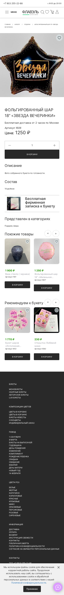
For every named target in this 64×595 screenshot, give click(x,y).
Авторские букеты (18, 395)
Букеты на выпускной (20, 442)
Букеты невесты (17, 417)
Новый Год (14, 470)
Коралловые (15, 496)
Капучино (14, 493)
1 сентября (15, 437)
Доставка (14, 529)
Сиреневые (15, 515)
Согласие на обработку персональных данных (34, 549)
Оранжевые (15, 507)
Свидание (14, 462)
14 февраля (15, 473)
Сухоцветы (15, 420)
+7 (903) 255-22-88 (22, 563)
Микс (12, 504)
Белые (12, 487)
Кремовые (14, 501)
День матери (15, 468)
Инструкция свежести (21, 538)
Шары (16, 226)
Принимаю (32, 589)
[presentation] (47, 233)
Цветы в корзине (18, 414)
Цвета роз (14, 482)
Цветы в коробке (18, 412)
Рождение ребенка (19, 456)
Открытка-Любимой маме (45, 344)
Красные (13, 498)
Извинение (15, 451)
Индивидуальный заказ (21, 423)
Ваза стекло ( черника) (17, 274)
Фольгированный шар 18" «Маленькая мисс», (46, 276)
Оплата (13, 532)
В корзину (32, 154)
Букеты (12, 384)
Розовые (13, 512)
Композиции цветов (20, 406)
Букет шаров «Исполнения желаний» (12, 344)
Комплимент (16, 454)
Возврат (13, 535)
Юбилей (13, 465)
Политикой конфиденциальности (28, 582)
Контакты (14, 540)
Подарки (8, 226)
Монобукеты (15, 389)
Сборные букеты (17, 392)
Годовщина (15, 445)
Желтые (13, 490)
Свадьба (13, 459)
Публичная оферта (19, 543)
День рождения (17, 448)
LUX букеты (15, 397)
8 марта (13, 440)
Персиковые (15, 510)
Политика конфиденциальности (27, 546)
